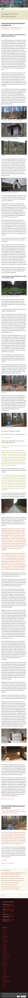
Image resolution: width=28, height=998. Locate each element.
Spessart (11, 812)
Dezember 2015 (6, 961)
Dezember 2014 (6, 976)
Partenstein (3, 812)
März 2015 (5, 974)
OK (18, 996)
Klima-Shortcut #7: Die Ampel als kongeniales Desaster (12, 880)
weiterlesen (4, 860)
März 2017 (5, 951)
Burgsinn (11, 811)
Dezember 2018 (6, 934)
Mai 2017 (4, 947)
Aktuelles (14, 27)
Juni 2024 (4, 932)
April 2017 (5, 949)
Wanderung (17, 28)
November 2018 (6, 936)
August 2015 (5, 963)
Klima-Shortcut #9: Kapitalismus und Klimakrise (10, 876)
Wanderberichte (20, 27)
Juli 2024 (4, 930)
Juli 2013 (4, 982)
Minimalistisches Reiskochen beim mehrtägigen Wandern (9, 906)
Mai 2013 (4, 985)
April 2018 (5, 938)
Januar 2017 (5, 953)
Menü (2, 9)
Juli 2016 (4, 959)
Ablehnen (23, 996)
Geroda (10, 28)
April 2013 (5, 987)
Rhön (14, 28)
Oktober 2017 (5, 940)
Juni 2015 (4, 968)
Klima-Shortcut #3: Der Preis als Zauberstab (10, 889)
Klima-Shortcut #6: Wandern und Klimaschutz (10, 882)
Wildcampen (9, 914)
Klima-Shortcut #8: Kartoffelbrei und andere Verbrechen (12, 878)
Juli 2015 (4, 966)
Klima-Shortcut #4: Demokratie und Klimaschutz (10, 886)
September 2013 (6, 980)
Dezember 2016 (6, 955)
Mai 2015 (4, 970)
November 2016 (6, 957)
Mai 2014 (4, 978)
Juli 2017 (4, 942)
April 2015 (5, 972)
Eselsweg (15, 811)
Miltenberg (23, 811)
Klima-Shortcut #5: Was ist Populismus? (9, 884)
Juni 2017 (4, 945)
